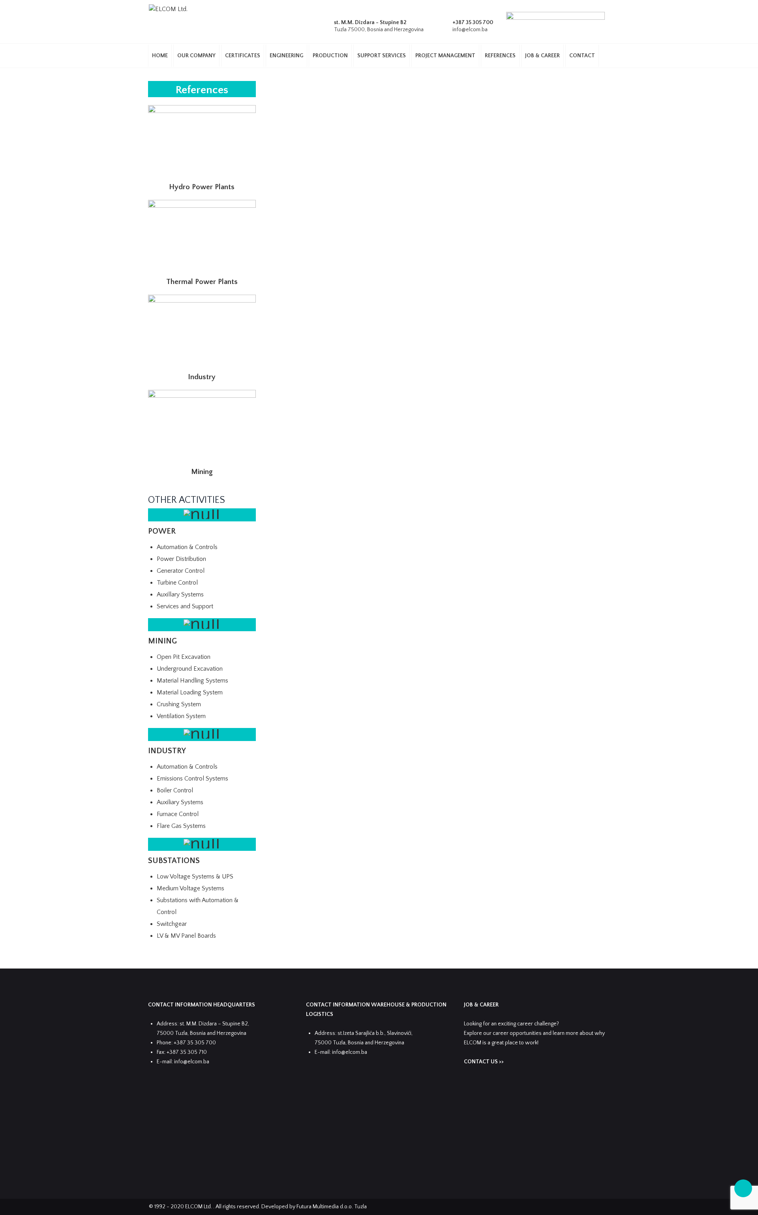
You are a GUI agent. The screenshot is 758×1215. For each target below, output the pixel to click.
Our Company (196, 56)
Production (330, 56)
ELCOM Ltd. (199, 1207)
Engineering (286, 56)
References (500, 56)
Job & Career (542, 56)
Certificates (242, 56)
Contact (582, 56)
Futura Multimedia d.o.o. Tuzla (331, 1207)
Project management (445, 56)
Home (160, 56)
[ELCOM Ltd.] (168, 9)
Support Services (381, 56)
